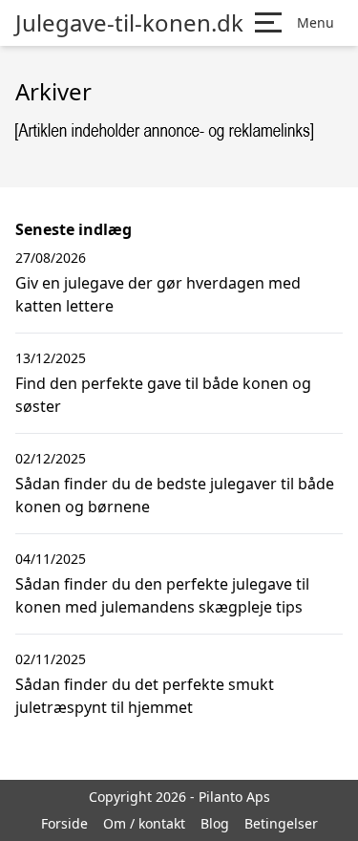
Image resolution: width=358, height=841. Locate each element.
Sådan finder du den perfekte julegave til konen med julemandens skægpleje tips (162, 595)
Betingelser (281, 823)
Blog (214, 823)
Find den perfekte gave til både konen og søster (163, 395)
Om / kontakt (144, 823)
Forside (64, 823)
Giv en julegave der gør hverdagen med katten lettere (158, 294)
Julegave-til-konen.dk (129, 23)
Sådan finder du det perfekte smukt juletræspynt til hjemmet (144, 696)
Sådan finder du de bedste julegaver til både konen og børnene (174, 495)
